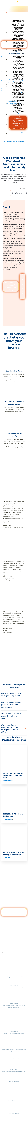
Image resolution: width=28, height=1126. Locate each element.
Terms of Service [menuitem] (13, 1107)
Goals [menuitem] (13, 1011)
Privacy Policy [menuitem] (14, 1103)
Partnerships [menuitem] (13, 1094)
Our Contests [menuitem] (14, 1115)
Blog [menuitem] (13, 1073)
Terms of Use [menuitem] (14, 1105)
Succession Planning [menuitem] (13, 1045)
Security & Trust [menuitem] (13, 1109)
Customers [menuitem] (13, 1059)
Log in (18, 66)
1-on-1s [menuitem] (13, 1025)
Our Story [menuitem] (14, 1088)
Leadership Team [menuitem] (13, 1090)
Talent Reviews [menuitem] (13, 1043)
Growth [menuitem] (13, 1039)
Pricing (6, 104)
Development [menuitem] (14, 1033)
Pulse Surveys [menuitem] (14, 995)
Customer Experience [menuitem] (13, 1063)
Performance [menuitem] (14, 1005)
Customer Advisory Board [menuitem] (13, 1065)
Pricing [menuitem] (13, 981)
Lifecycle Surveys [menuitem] (13, 993)
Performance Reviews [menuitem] (13, 1021)
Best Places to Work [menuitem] (14, 1113)
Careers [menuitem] (14, 1083)
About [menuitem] (14, 1081)
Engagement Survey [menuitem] (13, 991)
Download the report (13, 5)
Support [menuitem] (13, 1101)
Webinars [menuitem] (13, 1077)
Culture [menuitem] (14, 1086)
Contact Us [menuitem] (13, 1097)
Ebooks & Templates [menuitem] (13, 1075)
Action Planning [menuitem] (13, 997)
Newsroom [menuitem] (14, 1092)
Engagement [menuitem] (14, 987)
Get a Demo (18, 123)
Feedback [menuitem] (13, 1017)
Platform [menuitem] (14, 977)
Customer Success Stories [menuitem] (13, 1061)
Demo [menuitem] (13, 979)
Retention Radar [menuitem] (13, 999)
